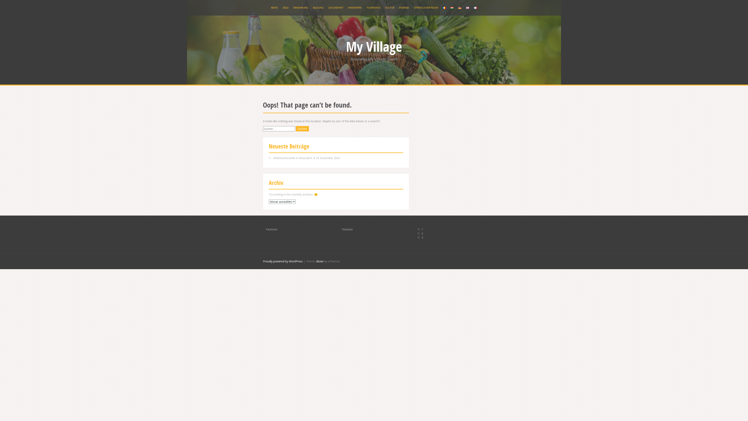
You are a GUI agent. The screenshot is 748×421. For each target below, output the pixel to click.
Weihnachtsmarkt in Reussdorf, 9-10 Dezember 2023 (306, 158)
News (274, 7)
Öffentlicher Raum (426, 7)
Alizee (320, 261)
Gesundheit (335, 7)
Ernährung (300, 7)
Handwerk (355, 7)
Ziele (286, 7)
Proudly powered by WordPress (283, 261)
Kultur (389, 7)
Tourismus (373, 7)
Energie (404, 7)
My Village (374, 46)
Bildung (318, 7)
